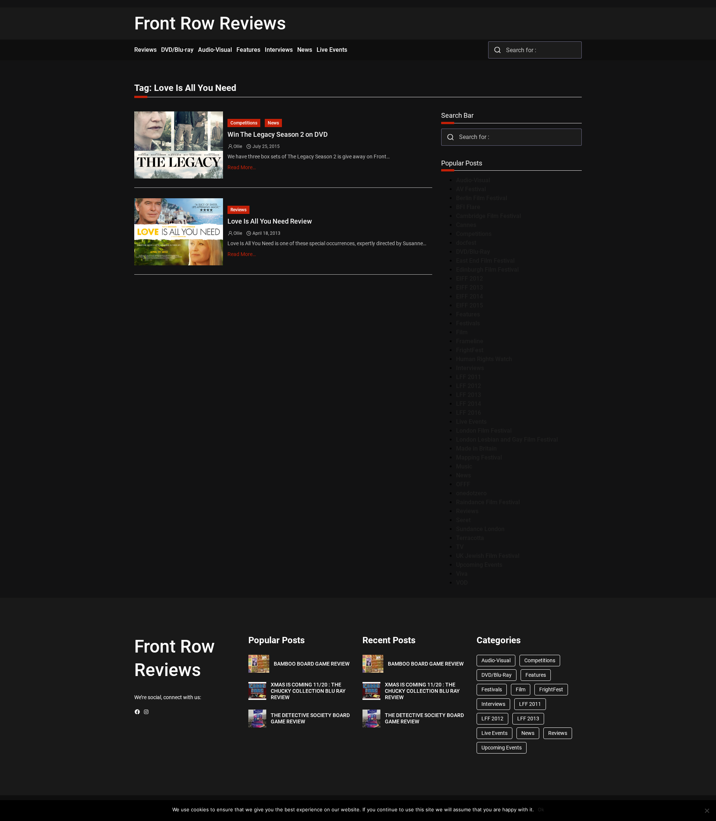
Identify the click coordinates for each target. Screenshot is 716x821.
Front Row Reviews (210, 23)
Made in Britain (476, 448)
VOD (462, 582)
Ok (541, 809)
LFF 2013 (468, 394)
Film (462, 332)
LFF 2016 (468, 412)
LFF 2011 (468, 376)
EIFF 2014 (469, 296)
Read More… (241, 167)
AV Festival (471, 189)
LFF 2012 (468, 385)
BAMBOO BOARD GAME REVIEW (311, 664)
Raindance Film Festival (488, 502)
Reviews (238, 209)
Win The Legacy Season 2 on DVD (277, 134)
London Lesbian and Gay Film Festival (507, 439)
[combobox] (535, 50)
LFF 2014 (468, 403)
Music (464, 466)
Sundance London (480, 529)
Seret (463, 520)
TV (460, 546)
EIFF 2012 (469, 278)
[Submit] (497, 50)
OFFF (463, 484)
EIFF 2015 (469, 305)
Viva (462, 573)
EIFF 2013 (469, 287)
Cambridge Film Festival (488, 216)
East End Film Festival (485, 260)
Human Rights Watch (484, 359)
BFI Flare (468, 207)
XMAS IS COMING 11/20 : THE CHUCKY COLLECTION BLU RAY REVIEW (308, 691)
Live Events (471, 421)
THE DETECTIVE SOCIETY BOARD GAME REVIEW (310, 718)
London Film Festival (484, 430)
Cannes (466, 224)
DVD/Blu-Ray (473, 251)
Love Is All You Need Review (269, 221)
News (273, 123)
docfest (466, 242)
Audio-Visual (473, 180)
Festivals (468, 323)
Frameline (469, 341)
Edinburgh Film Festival (487, 269)
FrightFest (469, 350)
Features (468, 314)
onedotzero (471, 493)
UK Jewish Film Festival (487, 555)
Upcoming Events (479, 564)
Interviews (470, 368)
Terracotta (470, 537)
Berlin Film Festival (481, 198)
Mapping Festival (479, 457)
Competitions (243, 123)
